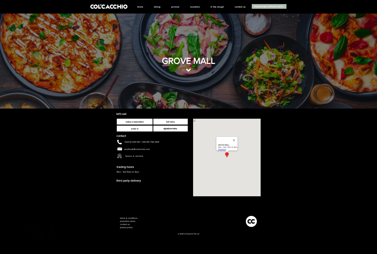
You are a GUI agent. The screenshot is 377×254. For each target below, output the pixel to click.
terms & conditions (129, 218)
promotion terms (127, 221)
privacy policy (126, 227)
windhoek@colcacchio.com (137, 149)
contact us (125, 224)
